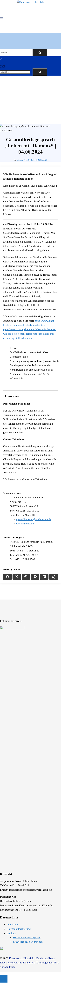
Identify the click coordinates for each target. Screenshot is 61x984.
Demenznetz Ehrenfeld (21, 958)
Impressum (13, 924)
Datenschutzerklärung (19, 929)
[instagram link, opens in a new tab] (1, 66)
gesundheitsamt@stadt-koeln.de (33, 519)
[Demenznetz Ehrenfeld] (30, 2)
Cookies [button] (11, 933)
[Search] (40, 52)
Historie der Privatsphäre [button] (27, 937)
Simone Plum (22, 160)
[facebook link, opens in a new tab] (4, 66)
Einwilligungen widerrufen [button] (28, 941)
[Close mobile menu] (1, 58)
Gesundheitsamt (25, 523)
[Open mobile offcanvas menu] (1, 18)
